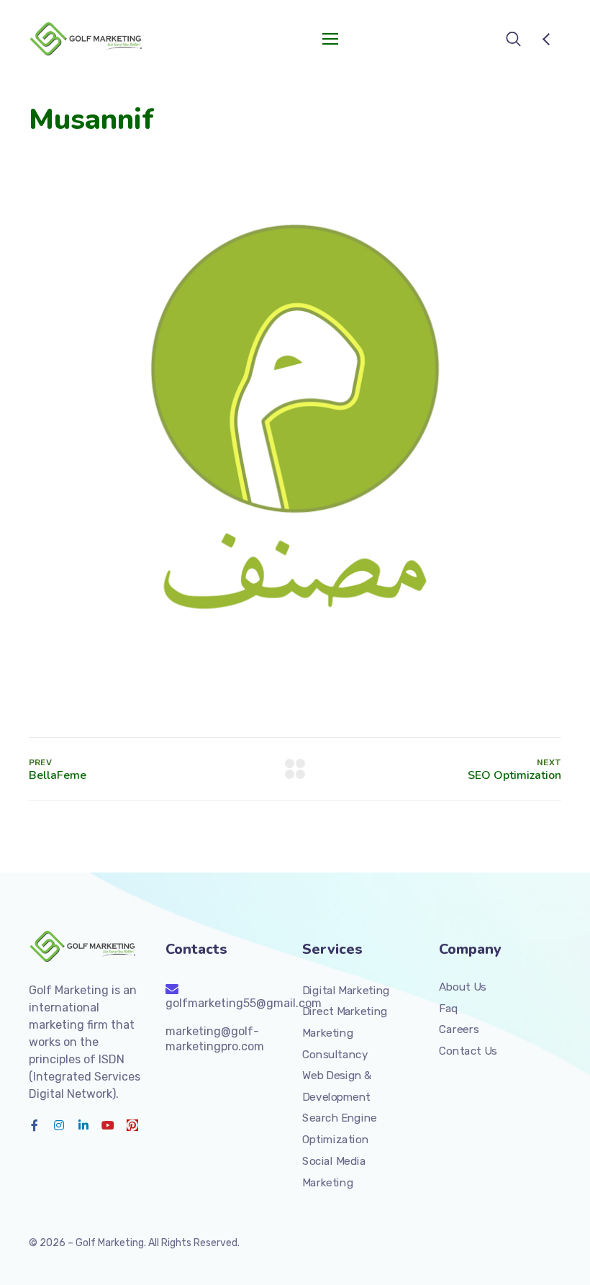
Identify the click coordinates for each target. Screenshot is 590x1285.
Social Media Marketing (334, 1172)
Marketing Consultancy (335, 1044)
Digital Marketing (346, 990)
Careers (458, 1029)
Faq (448, 1008)
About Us (462, 986)
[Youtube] (108, 1125)
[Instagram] (59, 1125)
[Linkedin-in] (83, 1125)
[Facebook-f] (34, 1125)
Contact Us (468, 1051)
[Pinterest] (132, 1125)
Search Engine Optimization (339, 1129)
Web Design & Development (337, 1086)
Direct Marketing (345, 1011)
